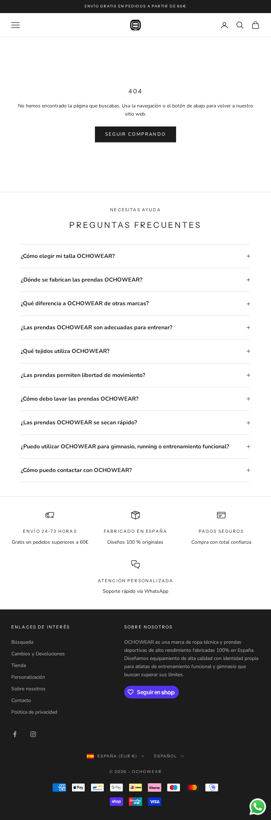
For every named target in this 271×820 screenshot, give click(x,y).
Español (165, 756)
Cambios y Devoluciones (38, 653)
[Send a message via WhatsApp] (257, 806)
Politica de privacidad (34, 712)
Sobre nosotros (28, 688)
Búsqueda (22, 642)
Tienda (18, 665)
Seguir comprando (135, 134)
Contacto (21, 700)
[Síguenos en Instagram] (33, 734)
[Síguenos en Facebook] (14, 734)
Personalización (28, 677)
